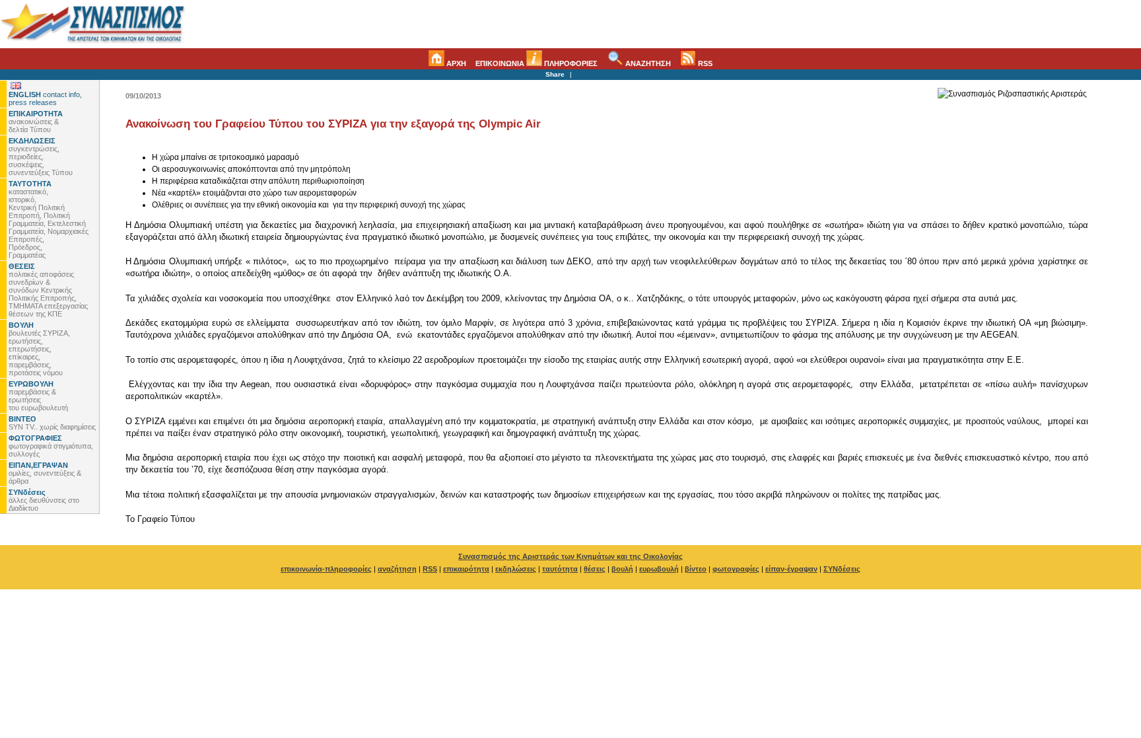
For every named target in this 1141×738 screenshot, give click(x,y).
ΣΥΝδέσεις (841, 569)
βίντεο (696, 569)
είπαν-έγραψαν (791, 569)
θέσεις (594, 569)
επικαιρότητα (466, 569)
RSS (704, 63)
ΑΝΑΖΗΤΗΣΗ (647, 63)
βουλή (622, 569)
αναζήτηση (397, 569)
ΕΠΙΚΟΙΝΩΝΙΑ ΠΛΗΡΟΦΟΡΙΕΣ (536, 63)
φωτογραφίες (735, 569)
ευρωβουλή (659, 569)
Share (555, 74)
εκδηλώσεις (515, 569)
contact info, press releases (45, 98)
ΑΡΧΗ (455, 63)
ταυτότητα (560, 569)
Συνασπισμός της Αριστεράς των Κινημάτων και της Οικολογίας (570, 556)
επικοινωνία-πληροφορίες (326, 569)
